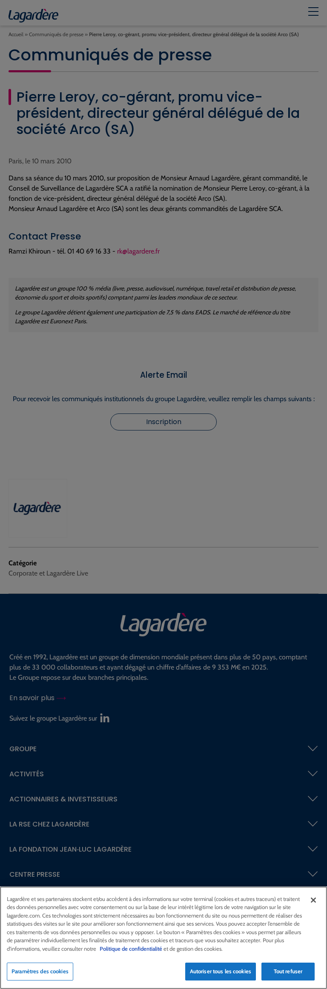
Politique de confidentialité (131, 948)
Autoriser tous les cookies (220, 971)
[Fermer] (313, 900)
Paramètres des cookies (40, 971)
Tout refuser (288, 971)
